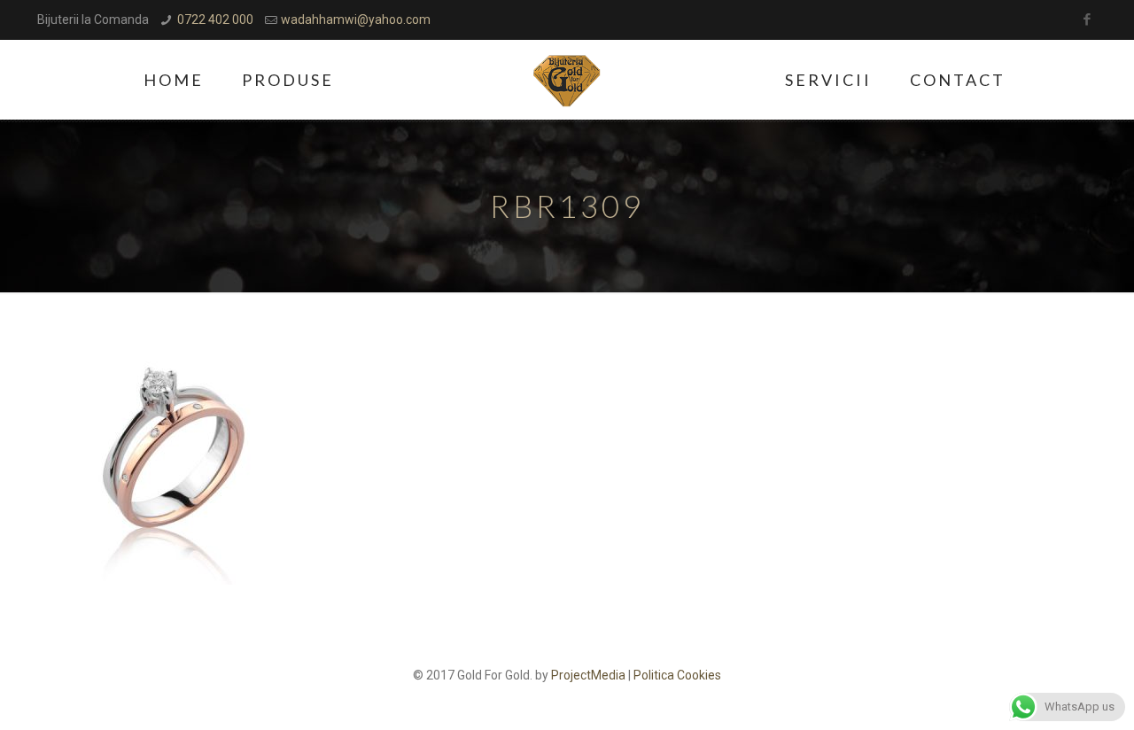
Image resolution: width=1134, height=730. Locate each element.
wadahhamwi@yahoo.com (356, 19)
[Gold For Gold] (567, 80)
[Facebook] (1087, 19)
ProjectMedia (588, 675)
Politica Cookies (677, 675)
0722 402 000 (215, 19)
